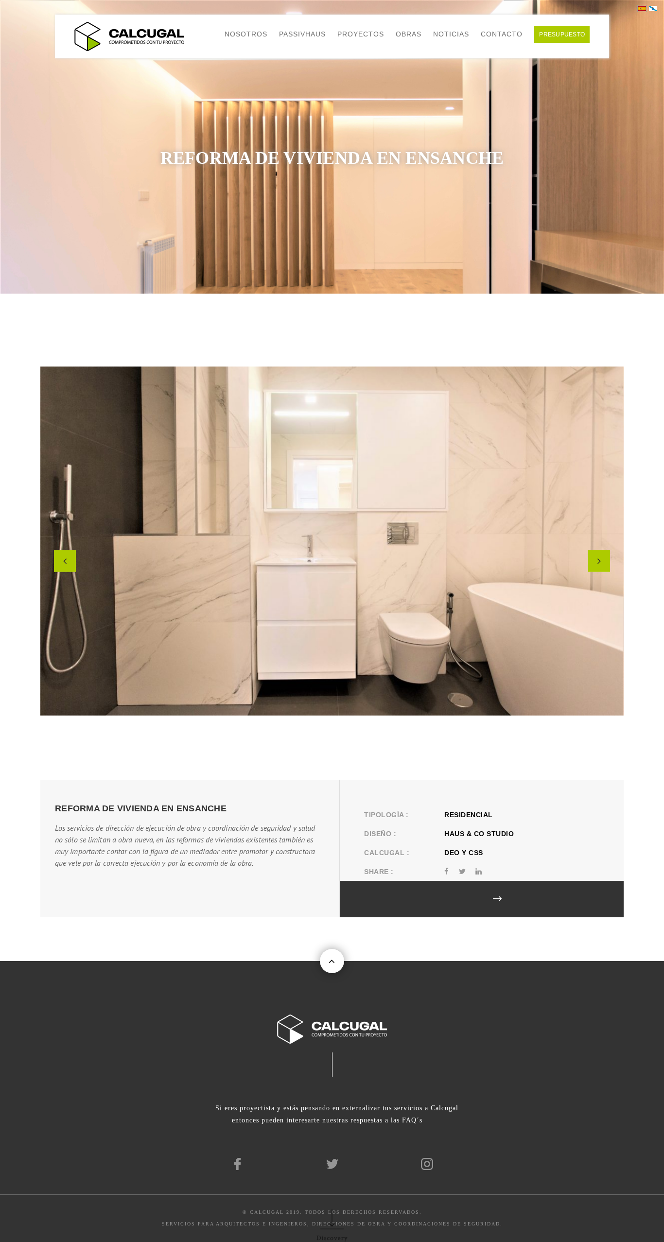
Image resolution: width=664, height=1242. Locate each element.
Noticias (451, 34)
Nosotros (246, 34)
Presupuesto (562, 34)
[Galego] (652, 8)
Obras (408, 34)
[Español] (642, 8)
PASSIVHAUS (302, 34)
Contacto (502, 34)
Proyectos (360, 34)
